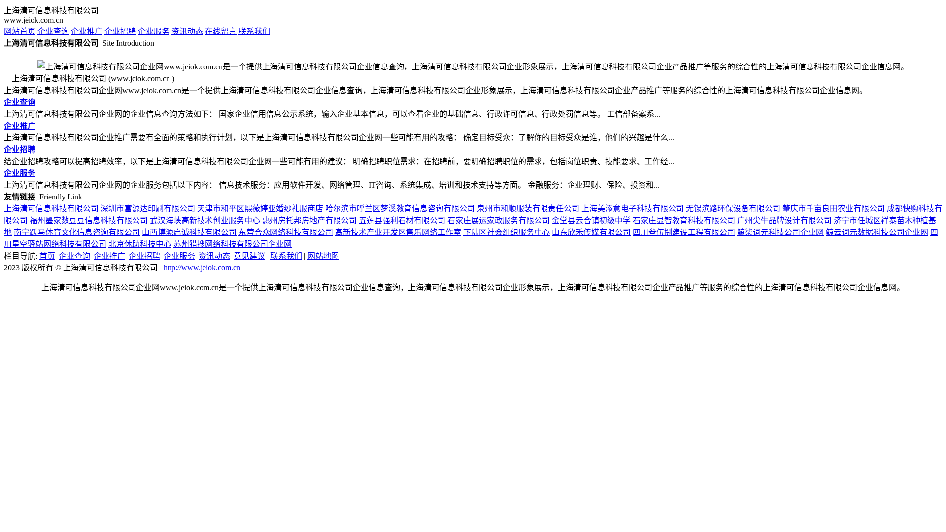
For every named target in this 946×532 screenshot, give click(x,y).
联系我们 (254, 31)
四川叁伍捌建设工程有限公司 (684, 232)
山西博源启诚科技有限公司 (189, 232)
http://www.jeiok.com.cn (201, 268)
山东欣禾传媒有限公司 (591, 232)
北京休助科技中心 (139, 244)
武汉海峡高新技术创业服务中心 (205, 220)
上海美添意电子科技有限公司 (632, 208)
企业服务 (153, 31)
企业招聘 (120, 31)
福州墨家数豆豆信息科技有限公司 (89, 220)
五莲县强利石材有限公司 (402, 220)
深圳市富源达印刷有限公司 (148, 208)
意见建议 (249, 256)
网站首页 (19, 31)
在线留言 (220, 31)
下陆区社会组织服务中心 (506, 232)
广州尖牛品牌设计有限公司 (784, 220)
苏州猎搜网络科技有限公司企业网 (232, 244)
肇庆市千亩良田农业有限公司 (833, 208)
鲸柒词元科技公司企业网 (780, 232)
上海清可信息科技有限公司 (51, 208)
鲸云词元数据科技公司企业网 (877, 232)
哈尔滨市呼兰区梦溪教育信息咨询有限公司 (400, 208)
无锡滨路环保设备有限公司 (733, 208)
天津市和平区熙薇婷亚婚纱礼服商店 (260, 208)
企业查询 (53, 31)
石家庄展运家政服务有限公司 (498, 220)
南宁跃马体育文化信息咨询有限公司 (77, 232)
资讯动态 (187, 31)
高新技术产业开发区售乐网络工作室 (398, 232)
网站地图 (323, 256)
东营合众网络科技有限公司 (285, 232)
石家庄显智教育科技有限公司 (684, 220)
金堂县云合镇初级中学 (591, 220)
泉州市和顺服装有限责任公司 (528, 208)
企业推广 (86, 31)
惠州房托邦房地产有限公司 (309, 220)
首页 (47, 256)
